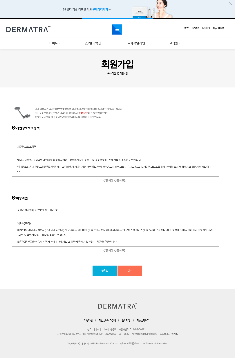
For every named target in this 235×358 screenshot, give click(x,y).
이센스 (174, 334)
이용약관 (88, 320)
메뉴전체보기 (143, 320)
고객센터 (174, 43)
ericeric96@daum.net (133, 343)
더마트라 (54, 43)
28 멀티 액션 (93, 43)
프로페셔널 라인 (135, 43)
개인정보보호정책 (107, 320)
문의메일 (126, 320)
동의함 (105, 270)
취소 (130, 270)
